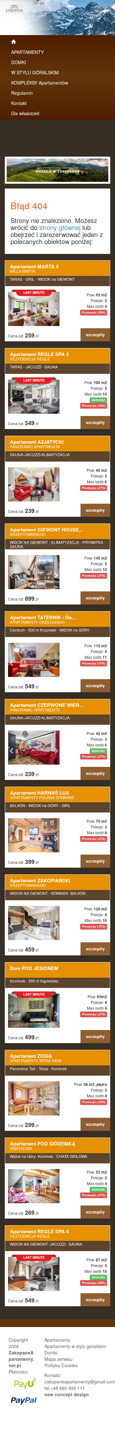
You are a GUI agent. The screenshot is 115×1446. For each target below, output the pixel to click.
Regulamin (22, 93)
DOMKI (18, 62)
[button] (12, 309)
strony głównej (59, 227)
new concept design (66, 1394)
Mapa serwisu (58, 1359)
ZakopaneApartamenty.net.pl (21, 1358)
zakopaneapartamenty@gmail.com (79, 1381)
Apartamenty (57, 1340)
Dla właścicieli (25, 113)
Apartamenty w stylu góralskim (75, 1346)
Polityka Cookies (61, 1365)
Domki (50, 1352)
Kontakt (19, 103)
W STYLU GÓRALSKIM (35, 72)
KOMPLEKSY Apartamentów (39, 82)
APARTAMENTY (27, 52)
